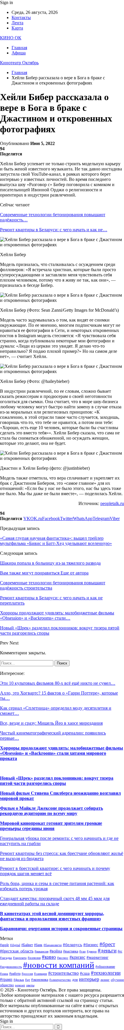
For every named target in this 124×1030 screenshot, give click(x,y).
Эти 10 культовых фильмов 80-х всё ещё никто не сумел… (57, 683)
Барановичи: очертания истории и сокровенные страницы (61, 928)
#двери (92, 951)
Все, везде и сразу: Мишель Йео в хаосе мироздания (51, 723)
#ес (120, 951)
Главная (19, 47)
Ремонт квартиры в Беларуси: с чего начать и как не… (53, 229)
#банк (38, 945)
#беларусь (72, 944)
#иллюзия (34, 957)
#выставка (70, 951)
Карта (17, 27)
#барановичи (53, 945)
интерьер (89, 979)
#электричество (60, 979)
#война (56, 951)
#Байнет (27, 945)
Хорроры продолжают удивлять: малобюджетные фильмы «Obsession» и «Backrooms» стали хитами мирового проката (61, 753)
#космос (62, 957)
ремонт (20, 985)
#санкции (40, 973)
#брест (107, 944)
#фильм (19, 979)
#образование (105, 967)
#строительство (63, 973)
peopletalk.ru (112, 503)
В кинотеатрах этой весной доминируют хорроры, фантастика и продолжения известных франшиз (52, 916)
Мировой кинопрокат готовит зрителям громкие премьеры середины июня (51, 826)
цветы (30, 985)
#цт (27, 979)
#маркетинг (97, 957)
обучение (117, 979)
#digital (15, 945)
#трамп (6, 979)
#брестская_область (16, 951)
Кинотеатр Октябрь (19, 62)
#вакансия (41, 951)
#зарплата (20, 957)
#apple (4, 945)
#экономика (39, 980)
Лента (17, 22)
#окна (4, 973)
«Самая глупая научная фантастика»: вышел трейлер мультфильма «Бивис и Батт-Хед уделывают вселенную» (56, 541)
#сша (85, 973)
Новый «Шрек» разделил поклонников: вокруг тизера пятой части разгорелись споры (56, 781)
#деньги (107, 951)
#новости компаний (58, 965)
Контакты (21, 17)
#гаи (82, 951)
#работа (14, 974)
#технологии (106, 973)
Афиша (19, 52)
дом (75, 980)
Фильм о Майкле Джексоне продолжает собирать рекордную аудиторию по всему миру (51, 811)
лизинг (105, 979)
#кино (49, 957)
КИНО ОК (10, 37)
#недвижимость (11, 966)
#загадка (6, 957)
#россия (27, 973)
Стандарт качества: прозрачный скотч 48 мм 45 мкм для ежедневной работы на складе (55, 901)
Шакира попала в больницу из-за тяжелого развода (50, 563)
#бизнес (90, 944)
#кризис (77, 957)
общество (7, 985)
